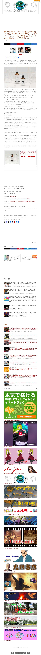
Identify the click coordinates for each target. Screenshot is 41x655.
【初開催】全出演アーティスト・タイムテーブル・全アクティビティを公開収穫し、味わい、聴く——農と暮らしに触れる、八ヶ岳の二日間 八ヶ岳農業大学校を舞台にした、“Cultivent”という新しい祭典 (23, 356)
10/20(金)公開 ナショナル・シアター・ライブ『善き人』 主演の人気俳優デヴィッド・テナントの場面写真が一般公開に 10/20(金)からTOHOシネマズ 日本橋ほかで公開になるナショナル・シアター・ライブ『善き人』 (22, 283)
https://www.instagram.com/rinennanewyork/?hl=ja (20, 198)
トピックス (34, 242)
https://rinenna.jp (13, 196)
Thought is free (26, 647)
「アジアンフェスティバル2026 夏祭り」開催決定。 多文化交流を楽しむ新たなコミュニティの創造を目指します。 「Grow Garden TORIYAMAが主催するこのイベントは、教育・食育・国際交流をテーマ (23, 329)
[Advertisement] (20, 21)
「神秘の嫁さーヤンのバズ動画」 (15, 420)
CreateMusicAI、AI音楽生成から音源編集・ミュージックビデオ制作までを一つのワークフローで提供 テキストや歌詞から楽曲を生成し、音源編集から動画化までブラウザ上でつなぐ (22, 307)
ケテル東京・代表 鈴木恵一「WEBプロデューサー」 (12, 514)
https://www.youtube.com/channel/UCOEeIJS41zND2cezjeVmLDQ (22, 201)
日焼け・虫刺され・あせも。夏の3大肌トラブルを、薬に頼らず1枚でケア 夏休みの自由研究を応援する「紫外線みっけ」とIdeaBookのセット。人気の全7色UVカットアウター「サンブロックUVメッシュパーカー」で (23, 336)
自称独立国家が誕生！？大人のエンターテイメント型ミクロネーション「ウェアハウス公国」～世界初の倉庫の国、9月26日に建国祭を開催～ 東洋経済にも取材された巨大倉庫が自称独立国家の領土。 (23, 342)
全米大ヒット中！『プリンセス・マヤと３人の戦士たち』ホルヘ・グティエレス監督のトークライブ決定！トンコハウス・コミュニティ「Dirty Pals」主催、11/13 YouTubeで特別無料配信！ (22, 314)
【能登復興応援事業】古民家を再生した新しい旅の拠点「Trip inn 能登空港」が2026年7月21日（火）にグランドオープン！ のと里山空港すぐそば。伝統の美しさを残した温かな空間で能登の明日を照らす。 (23, 383)
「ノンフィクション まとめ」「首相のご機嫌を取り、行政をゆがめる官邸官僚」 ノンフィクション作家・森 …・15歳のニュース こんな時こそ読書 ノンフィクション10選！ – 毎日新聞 (22, 290)
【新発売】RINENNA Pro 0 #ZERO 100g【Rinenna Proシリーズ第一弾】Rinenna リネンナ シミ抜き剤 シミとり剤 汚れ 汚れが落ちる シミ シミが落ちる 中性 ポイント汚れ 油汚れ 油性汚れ (28, 152)
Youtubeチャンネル (7, 420)
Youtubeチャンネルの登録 (8, 446)
